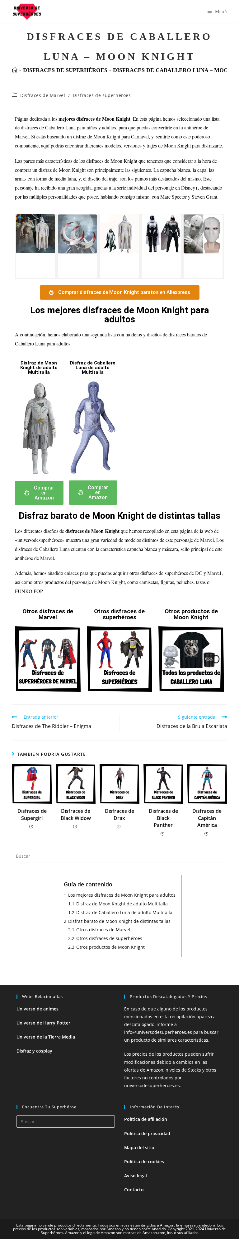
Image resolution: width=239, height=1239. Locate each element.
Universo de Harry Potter (43, 1023)
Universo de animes (37, 1009)
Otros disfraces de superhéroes (119, 614)
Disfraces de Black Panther (163, 818)
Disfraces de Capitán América (207, 818)
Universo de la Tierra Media (45, 1037)
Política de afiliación (145, 1119)
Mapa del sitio (139, 1147)
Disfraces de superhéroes (102, 95)
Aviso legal (135, 1176)
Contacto (134, 1190)
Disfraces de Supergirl (32, 814)
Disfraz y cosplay (34, 1051)
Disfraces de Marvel (42, 95)
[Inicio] (14, 70)
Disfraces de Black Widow (76, 814)
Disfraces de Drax (119, 814)
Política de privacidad (147, 1133)
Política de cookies (144, 1161)
